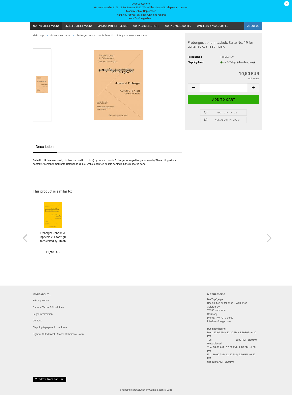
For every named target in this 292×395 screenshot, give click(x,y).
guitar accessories (178, 25)
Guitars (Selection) (146, 25)
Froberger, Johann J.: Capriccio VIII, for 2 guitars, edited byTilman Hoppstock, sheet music (53, 237)
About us (253, 25)
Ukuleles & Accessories (212, 25)
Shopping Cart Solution (132, 389)
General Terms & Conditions (48, 307)
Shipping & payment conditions (50, 327)
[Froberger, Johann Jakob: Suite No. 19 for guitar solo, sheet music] (118, 84)
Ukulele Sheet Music (78, 25)
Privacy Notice (41, 300)
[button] (194, 87)
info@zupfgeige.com (219, 321)
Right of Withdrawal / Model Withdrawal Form (58, 334)
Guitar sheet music (46, 25)
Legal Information (43, 314)
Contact (37, 320)
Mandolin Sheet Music (112, 25)
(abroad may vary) (246, 62)
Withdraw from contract (50, 379)
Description (45, 147)
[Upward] (281, 389)
